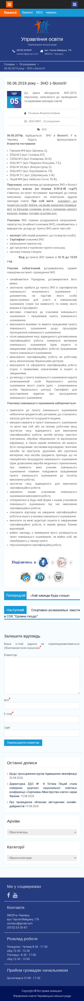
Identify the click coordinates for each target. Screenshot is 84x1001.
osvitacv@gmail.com (27, 54)
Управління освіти (42, 39)
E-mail (8, 713)
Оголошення (51, 121)
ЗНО (44, 129)
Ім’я (7, 700)
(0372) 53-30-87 (24, 50)
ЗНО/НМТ (35, 121)
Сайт (7, 727)
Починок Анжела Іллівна (44, 113)
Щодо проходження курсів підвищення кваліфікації (43, 773)
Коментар (10, 655)
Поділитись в (24, 562)
